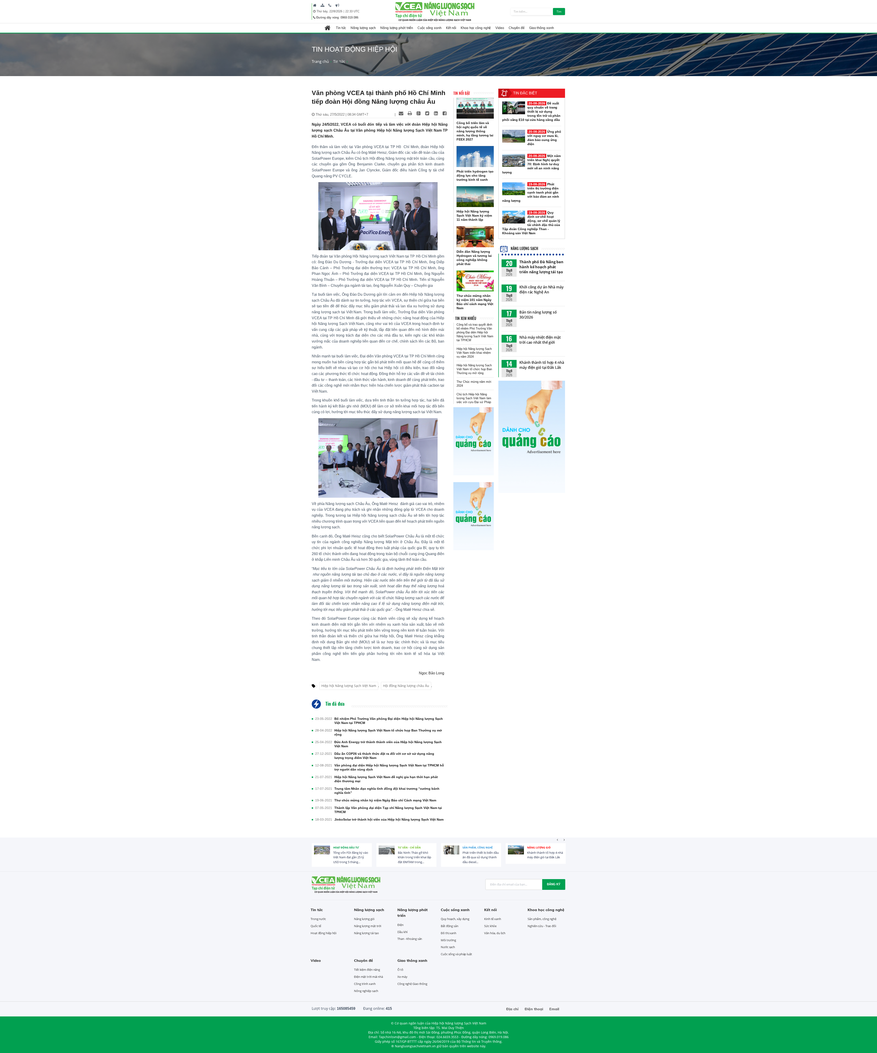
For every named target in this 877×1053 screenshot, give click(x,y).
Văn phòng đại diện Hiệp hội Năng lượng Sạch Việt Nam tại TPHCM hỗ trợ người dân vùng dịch (389, 767)
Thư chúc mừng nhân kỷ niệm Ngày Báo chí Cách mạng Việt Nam (385, 800)
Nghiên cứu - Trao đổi (542, 926)
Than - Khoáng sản (409, 939)
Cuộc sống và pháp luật (456, 954)
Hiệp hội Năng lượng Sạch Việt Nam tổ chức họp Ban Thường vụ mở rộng (388, 732)
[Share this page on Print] (410, 113)
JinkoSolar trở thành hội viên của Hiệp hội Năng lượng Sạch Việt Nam (389, 819)
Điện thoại (534, 1009)
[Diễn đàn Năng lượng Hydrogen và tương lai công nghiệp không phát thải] (475, 236)
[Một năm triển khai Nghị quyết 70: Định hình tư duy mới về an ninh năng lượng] (513, 160)
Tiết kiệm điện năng (367, 970)
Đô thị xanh (448, 933)
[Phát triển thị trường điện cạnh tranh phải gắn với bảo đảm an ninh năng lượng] (513, 188)
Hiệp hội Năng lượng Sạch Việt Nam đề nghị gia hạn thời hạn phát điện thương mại (386, 779)
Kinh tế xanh (492, 919)
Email (554, 1009)
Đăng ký (553, 884)
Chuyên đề (517, 28)
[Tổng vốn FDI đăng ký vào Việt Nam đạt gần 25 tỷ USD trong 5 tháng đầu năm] (322, 854)
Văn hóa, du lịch (494, 933)
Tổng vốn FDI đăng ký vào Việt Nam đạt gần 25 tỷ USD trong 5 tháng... (350, 857)
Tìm (559, 11)
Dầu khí (402, 932)
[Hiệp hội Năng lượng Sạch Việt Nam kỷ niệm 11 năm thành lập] (475, 196)
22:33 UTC (352, 11)
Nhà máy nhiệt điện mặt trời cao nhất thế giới (540, 340)
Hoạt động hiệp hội (323, 933)
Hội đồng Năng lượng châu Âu (406, 685)
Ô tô (400, 970)
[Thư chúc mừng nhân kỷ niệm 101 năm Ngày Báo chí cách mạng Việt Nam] (475, 281)
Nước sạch (448, 947)
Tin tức (341, 28)
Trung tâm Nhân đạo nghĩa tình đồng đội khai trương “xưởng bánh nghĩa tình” (386, 791)
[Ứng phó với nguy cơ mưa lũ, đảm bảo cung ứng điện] (513, 136)
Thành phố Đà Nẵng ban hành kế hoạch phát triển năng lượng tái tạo (541, 266)
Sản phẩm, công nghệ (477, 847)
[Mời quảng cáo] (337, 5)
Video (499, 28)
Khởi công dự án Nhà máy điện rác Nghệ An (541, 290)
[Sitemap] (322, 5)
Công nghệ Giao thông (412, 984)
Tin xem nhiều (465, 318)
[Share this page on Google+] (418, 113)
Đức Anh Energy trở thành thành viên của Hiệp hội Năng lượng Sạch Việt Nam (388, 744)
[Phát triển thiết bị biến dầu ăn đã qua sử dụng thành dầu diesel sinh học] (451, 854)
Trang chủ (320, 61)
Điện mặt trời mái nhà (368, 977)
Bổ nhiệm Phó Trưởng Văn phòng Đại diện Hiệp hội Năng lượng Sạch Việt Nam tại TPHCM (388, 721)
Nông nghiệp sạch (366, 991)
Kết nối (451, 28)
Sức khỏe (490, 926)
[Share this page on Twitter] (427, 113)
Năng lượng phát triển (396, 28)
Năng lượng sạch (363, 28)
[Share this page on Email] (401, 113)
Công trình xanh (365, 984)
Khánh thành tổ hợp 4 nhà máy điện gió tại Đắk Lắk (541, 365)
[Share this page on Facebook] (444, 113)
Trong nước (318, 919)
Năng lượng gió (539, 847)
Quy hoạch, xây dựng (455, 919)
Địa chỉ (512, 1009)
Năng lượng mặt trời (367, 926)
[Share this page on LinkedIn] (436, 113)
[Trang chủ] (315, 5)
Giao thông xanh (541, 28)
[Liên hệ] (329, 5)
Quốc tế (316, 926)
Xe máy (402, 977)
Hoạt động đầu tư (346, 847)
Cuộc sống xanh (429, 28)
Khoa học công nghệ (476, 28)
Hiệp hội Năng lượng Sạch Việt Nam (348, 685)
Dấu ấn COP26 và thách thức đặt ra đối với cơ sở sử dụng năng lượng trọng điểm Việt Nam (384, 756)
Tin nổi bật (461, 93)
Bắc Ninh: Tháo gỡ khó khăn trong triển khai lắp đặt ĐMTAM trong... (414, 857)
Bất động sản (449, 926)
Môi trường (448, 940)
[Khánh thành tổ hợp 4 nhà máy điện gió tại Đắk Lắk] (516, 854)
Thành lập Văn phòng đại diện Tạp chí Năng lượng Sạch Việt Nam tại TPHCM (388, 810)
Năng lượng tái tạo (366, 933)
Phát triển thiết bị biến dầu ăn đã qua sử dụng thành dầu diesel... (480, 857)
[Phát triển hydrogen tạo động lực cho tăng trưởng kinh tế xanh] (475, 156)
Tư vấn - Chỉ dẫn (409, 847)
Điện (400, 925)
